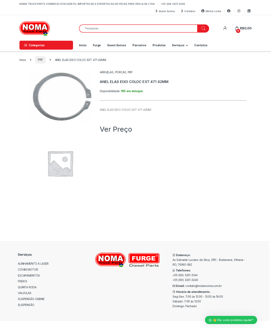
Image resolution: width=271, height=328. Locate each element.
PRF (40, 59)
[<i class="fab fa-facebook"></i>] (229, 11)
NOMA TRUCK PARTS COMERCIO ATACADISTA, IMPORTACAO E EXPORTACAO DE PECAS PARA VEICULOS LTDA (87, 3)
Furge (97, 45)
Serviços (178, 45)
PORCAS (120, 72)
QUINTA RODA (27, 287)
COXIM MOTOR (28, 269)
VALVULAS (24, 293)
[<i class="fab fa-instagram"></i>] (239, 11)
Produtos (159, 45)
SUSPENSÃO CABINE (31, 299)
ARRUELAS (106, 72)
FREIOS (22, 281)
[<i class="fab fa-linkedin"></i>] (250, 11)
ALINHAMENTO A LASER (33, 263)
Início (82, 45)
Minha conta (213, 11)
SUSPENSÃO (26, 305)
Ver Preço (116, 129)
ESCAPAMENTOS (29, 275)
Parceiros (139, 45)
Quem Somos (167, 11)
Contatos (189, 11)
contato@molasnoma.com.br (203, 285)
